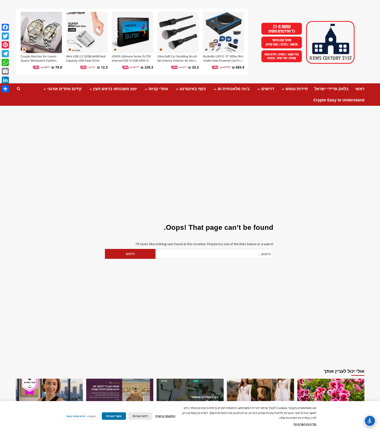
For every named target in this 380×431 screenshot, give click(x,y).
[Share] (5, 88)
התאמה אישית (165, 416)
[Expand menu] (283, 89)
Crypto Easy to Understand (338, 100)
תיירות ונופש (297, 89)
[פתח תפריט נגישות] (370, 421)
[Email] (5, 71)
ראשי (359, 89)
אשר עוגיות (114, 416)
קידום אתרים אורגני (64, 89)
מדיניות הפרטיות (305, 424)
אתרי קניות (158, 89)
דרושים (267, 89)
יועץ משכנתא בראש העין (115, 89)
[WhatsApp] (5, 62)
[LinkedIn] (5, 80)
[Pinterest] (5, 44)
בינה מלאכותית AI (233, 89)
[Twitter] (5, 36)
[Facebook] (5, 27)
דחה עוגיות (140, 416)
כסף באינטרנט (193, 89)
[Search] (18, 89)
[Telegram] (5, 53)
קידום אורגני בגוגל (75, 416)
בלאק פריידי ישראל (331, 89)
